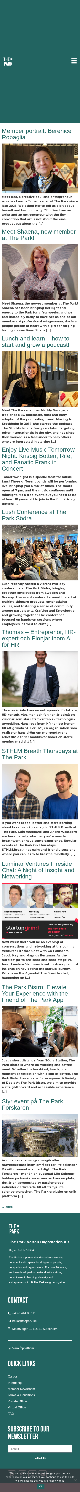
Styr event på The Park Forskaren (32, 1104)
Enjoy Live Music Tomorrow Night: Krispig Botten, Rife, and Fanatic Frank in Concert (38, 459)
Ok (41, 1486)
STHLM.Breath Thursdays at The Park (40, 754)
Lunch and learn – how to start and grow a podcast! (35, 341)
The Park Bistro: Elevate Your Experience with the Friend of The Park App (35, 993)
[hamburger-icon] (74, 61)
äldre (7, 1206)
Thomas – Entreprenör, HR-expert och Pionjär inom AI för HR (39, 638)
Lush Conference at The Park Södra (34, 515)
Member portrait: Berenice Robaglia (36, 134)
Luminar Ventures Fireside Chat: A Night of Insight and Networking (38, 870)
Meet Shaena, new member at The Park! (39, 234)
